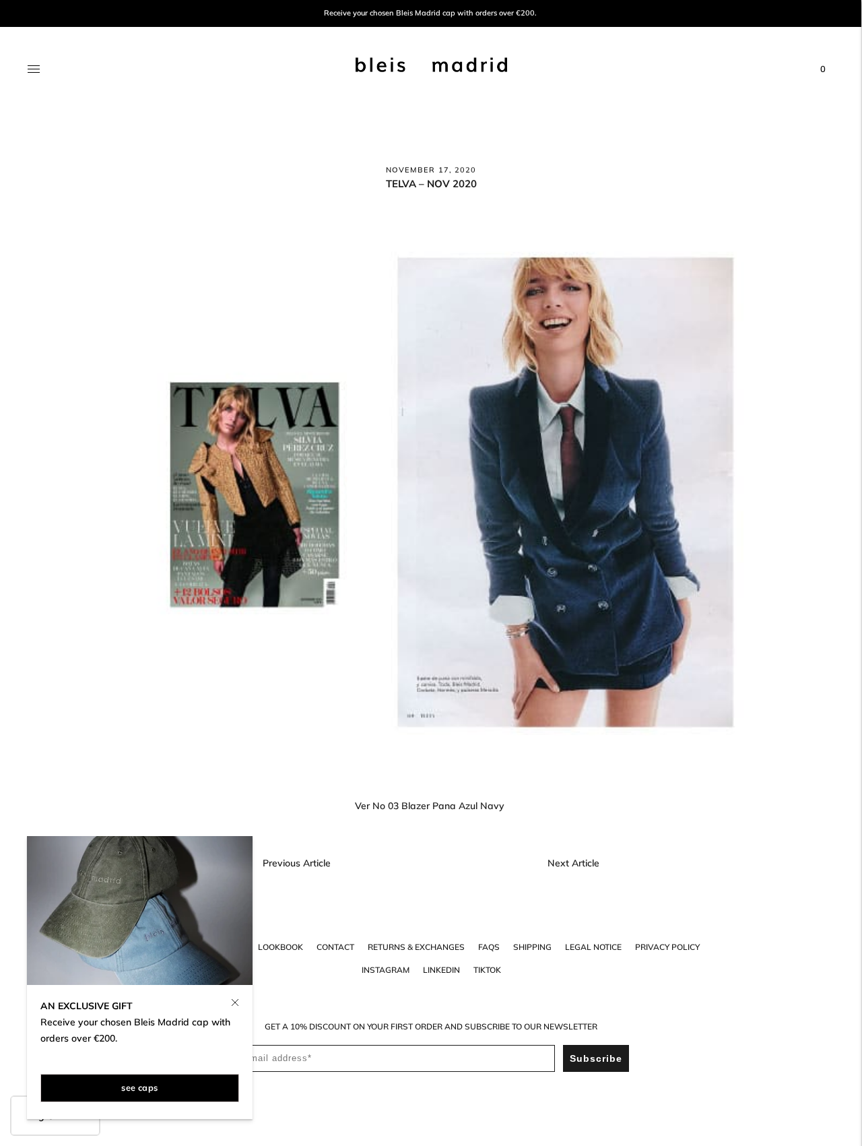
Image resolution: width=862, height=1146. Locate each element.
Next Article (573, 863)
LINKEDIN (441, 970)
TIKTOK (487, 970)
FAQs (489, 947)
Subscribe (596, 1058)
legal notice (593, 947)
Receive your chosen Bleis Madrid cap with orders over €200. (430, 13)
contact (335, 947)
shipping (532, 947)
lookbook (280, 947)
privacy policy (667, 947)
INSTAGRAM (385, 970)
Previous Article (297, 863)
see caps (139, 1087)
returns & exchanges (416, 947)
